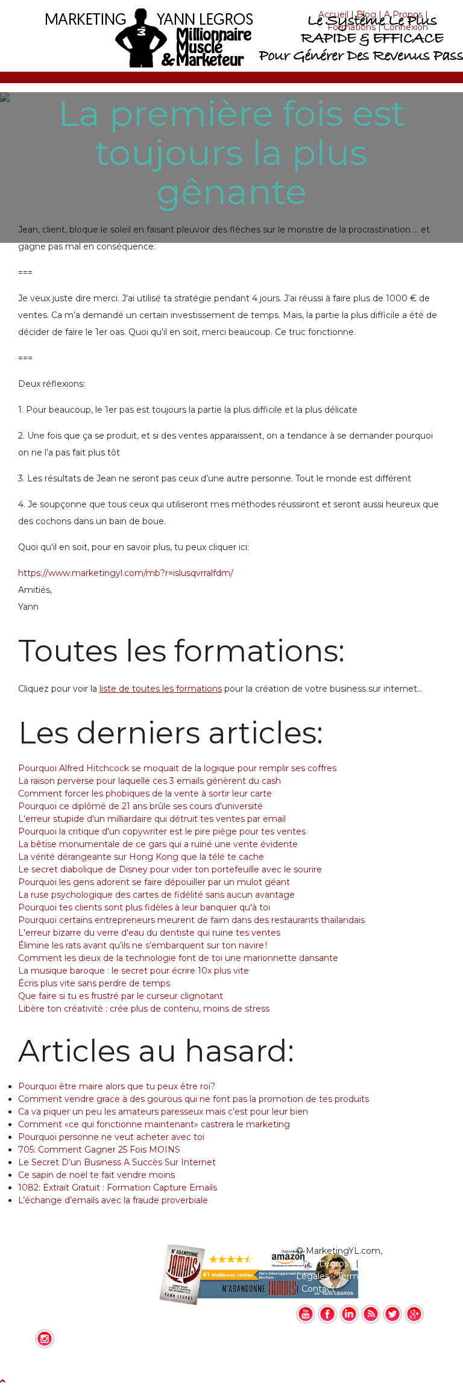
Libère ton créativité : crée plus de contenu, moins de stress (143, 1008)
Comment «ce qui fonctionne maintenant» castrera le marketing (154, 1124)
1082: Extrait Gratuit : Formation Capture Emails (117, 1187)
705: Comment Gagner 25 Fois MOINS (99, 1149)
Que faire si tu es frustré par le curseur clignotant (120, 996)
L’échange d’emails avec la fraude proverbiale (113, 1200)
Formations (351, 27)
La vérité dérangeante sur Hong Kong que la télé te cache (141, 856)
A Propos (403, 14)
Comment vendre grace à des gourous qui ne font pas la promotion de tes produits (193, 1099)
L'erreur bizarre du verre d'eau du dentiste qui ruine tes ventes (149, 932)
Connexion (405, 27)
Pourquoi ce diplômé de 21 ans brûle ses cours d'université (140, 806)
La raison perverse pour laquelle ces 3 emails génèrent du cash (149, 780)
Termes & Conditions (380, 1276)
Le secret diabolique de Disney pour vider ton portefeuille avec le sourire (170, 869)
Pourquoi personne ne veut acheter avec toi (111, 1137)
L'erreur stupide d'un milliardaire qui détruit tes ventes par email (152, 818)
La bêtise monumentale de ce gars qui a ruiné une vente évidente (158, 844)
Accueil (333, 14)
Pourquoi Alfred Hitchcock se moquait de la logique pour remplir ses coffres (177, 768)
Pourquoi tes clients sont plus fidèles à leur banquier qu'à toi (144, 907)
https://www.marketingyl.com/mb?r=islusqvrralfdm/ (125, 573)
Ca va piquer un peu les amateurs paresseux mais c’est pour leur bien (163, 1111)
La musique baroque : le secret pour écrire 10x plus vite (133, 970)
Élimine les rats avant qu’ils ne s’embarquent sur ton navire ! (142, 945)
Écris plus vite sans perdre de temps (94, 983)
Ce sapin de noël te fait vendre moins (96, 1174)
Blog (366, 14)
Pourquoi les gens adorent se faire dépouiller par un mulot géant (154, 882)
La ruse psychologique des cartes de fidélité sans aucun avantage (156, 894)
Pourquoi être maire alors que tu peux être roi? (116, 1086)
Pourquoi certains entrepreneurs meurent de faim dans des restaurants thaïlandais (191, 920)
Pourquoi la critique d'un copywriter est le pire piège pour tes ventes (162, 831)
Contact (318, 1288)
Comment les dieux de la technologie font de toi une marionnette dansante (178, 958)
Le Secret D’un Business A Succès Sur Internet (117, 1162)
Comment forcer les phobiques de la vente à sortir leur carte (145, 793)
